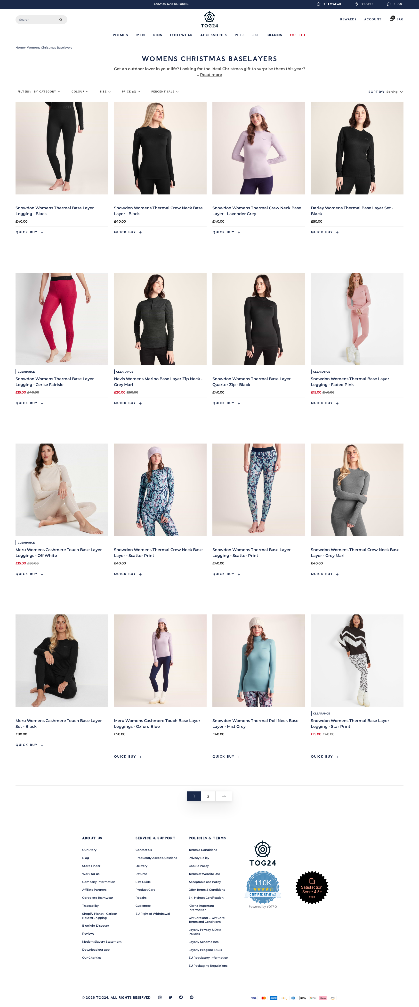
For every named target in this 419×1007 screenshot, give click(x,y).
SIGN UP (162, 529)
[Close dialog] (300, 445)
